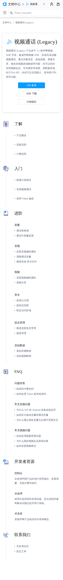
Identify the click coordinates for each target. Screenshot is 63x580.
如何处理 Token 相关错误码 (31, 394)
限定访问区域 (23, 310)
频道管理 (21, 333)
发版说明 (21, 144)
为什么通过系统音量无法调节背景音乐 (37, 420)
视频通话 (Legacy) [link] (24, 22)
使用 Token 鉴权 (25, 198)
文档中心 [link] (7, 22)
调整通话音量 (23, 256)
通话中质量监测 (25, 235)
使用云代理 (22, 300)
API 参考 (31, 85)
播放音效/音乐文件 (26, 261)
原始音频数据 (23, 350)
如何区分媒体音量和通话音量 (32, 415)
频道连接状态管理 (26, 328)
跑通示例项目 (23, 180)
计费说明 (21, 153)
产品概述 (21, 135)
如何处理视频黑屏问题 (28, 436)
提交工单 (21, 551)
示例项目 (31, 101)
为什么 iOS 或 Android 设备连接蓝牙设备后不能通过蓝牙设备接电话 (38, 409)
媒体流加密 (22, 305)
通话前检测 (22, 230)
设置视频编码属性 (26, 277)
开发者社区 (22, 546)
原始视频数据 (23, 356)
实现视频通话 (23, 189)
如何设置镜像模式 (26, 445)
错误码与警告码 (25, 388)
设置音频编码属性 (26, 251)
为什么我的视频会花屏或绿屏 (32, 441)
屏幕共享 (21, 282)
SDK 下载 (31, 93)
